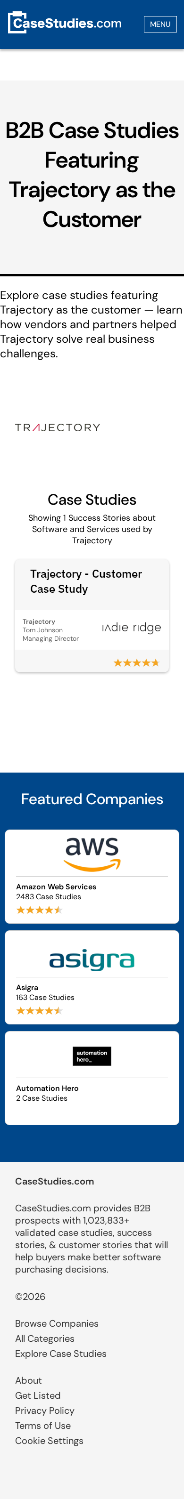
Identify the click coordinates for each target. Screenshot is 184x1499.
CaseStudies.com (54, 1181)
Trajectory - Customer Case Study (86, 581)
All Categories (45, 1338)
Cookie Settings (49, 1441)
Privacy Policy (45, 1410)
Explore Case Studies (61, 1353)
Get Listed (38, 1395)
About (28, 1380)
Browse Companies (57, 1323)
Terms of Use (43, 1425)
